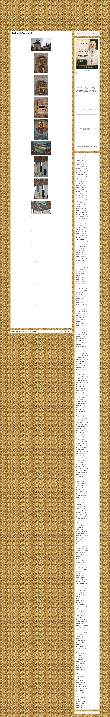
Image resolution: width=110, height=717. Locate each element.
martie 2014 (79, 439)
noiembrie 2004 (80, 619)
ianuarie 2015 (80, 420)
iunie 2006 (79, 594)
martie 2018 (79, 348)
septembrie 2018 (81, 336)
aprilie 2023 (79, 231)
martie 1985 (79, 682)
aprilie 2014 (79, 438)
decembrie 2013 (80, 445)
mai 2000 (78, 636)
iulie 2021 (79, 271)
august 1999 (79, 642)
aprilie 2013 (79, 460)
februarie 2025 (80, 189)
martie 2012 (79, 485)
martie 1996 (79, 654)
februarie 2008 (80, 560)
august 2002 (79, 629)
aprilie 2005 (79, 613)
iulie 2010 (79, 524)
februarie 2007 (80, 579)
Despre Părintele (38, 3)
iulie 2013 (79, 455)
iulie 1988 (79, 675)
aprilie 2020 (79, 300)
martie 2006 (79, 600)
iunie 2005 (79, 611)
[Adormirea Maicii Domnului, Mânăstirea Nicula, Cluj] (87, 102)
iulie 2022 (79, 248)
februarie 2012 (80, 487)
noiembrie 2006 (80, 585)
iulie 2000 (79, 634)
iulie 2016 (79, 386)
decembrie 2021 (80, 262)
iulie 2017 (78, 363)
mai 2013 (78, 459)
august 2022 (79, 246)
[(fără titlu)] (87, 54)
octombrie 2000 (80, 631)
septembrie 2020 (81, 290)
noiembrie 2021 (80, 264)
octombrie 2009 (80, 533)
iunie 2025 (79, 181)
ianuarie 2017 (80, 374)
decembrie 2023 (80, 216)
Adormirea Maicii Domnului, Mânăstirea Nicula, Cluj (87, 110)
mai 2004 (78, 623)
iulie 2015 (79, 409)
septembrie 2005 (81, 606)
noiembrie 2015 (80, 401)
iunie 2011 (79, 503)
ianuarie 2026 (80, 168)
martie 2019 (79, 325)
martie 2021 (79, 279)
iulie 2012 (79, 478)
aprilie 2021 (79, 277)
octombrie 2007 (80, 568)
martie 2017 (79, 371)
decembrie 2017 (80, 353)
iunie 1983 (79, 690)
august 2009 (79, 537)
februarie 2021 (80, 281)
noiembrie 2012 (80, 470)
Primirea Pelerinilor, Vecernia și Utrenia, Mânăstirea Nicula (87, 129)
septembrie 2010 (81, 520)
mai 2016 (78, 390)
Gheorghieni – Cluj (65, 331)
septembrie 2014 (81, 428)
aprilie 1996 (79, 652)
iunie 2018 (79, 342)
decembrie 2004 (80, 617)
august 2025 (79, 178)
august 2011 (79, 499)
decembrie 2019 (80, 308)
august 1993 (79, 657)
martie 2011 (79, 508)
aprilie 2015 (79, 415)
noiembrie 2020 (80, 287)
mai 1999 (78, 644)
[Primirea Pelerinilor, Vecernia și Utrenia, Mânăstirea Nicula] (87, 120)
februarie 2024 (80, 212)
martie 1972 (79, 707)
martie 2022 (79, 256)
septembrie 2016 (81, 382)
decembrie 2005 (80, 604)
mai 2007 (78, 575)
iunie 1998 (79, 646)
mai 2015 (78, 413)
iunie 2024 (79, 204)
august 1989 (79, 671)
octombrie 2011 (80, 495)
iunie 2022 (79, 250)
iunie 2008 (79, 554)
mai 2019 (78, 321)
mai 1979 (78, 699)
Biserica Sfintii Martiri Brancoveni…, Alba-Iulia (25, 331)
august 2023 (79, 223)
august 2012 (79, 476)
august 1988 (79, 673)
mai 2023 (78, 229)
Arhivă (45, 3)
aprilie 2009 (79, 543)
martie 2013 (79, 462)
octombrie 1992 (80, 659)
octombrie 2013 (80, 449)
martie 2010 (79, 529)
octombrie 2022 (80, 243)
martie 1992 (79, 661)
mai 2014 (78, 436)
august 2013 (79, 453)
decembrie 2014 (80, 422)
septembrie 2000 (81, 632)
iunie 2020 (79, 296)
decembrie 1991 (80, 663)
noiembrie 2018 (80, 332)
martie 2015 (79, 417)
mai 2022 (78, 252)
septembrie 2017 (81, 359)
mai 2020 (78, 298)
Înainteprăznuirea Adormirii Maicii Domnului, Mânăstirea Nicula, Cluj (87, 147)
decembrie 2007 (80, 564)
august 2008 (79, 552)
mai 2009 (78, 541)
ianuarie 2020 (80, 306)
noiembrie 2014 (80, 424)
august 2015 (79, 407)
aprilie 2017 (79, 369)
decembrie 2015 (80, 399)
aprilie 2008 (79, 558)
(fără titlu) (87, 70)
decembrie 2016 (80, 376)
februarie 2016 (80, 396)
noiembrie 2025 (80, 172)
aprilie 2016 (79, 392)
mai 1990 (78, 667)
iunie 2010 (79, 525)
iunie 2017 (79, 365)
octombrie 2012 (80, 472)
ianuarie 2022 (80, 260)
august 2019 (79, 315)
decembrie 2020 (80, 285)
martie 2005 (79, 615)
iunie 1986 (79, 680)
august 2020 (79, 292)
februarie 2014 (80, 441)
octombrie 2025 (80, 174)
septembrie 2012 (81, 474)
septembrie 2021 (81, 267)
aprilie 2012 (79, 483)
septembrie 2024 (81, 199)
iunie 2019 (79, 319)
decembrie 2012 (80, 468)
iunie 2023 (79, 227)
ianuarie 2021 (80, 283)
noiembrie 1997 (80, 648)
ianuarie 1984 (80, 686)
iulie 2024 (79, 202)
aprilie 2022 (79, 254)
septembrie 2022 (81, 245)
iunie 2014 (79, 434)
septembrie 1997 (81, 650)
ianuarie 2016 (80, 397)
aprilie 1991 (79, 665)
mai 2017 (78, 367)
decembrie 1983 (80, 688)
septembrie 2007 (81, 569)
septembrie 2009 (81, 535)
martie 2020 (79, 302)
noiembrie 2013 (80, 447)
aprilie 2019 (79, 323)
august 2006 (79, 590)
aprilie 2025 (79, 185)
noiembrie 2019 (80, 309)
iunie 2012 (79, 480)
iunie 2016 (79, 388)
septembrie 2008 (81, 550)
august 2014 (79, 430)
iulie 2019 (79, 317)
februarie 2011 (80, 510)
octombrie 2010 (80, 518)
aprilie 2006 (79, 598)
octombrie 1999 (80, 640)
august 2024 (79, 201)
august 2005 (79, 608)
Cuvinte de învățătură (24, 3)
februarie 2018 (80, 350)
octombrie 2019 (80, 311)
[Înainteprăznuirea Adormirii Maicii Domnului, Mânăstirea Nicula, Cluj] (87, 139)
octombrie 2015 (80, 403)
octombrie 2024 (80, 197)
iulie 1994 (79, 655)
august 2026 (79, 155)
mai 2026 (78, 160)
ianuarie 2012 (80, 489)
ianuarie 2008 (80, 562)
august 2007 (79, 571)
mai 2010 (78, 527)
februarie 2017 (80, 373)
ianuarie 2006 (80, 602)
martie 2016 (79, 394)
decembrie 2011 (80, 491)
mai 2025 (78, 183)
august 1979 (79, 697)
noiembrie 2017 (80, 355)
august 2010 (79, 522)
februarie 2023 (80, 235)
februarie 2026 (80, 166)
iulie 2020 (79, 294)
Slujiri (16, 3)
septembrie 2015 (81, 405)
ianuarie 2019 (80, 329)
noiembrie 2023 (80, 218)
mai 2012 (78, 482)
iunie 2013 (79, 457)
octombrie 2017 (80, 357)
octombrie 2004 (80, 621)
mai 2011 (78, 504)
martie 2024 (79, 210)
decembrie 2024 (80, 193)
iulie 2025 (79, 180)
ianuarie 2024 (80, 214)
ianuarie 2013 (80, 466)
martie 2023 (79, 233)
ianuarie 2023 (80, 237)
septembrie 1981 (80, 694)
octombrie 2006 (80, 587)
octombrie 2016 (80, 380)
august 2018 (79, 338)
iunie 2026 (79, 159)
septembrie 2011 (80, 497)
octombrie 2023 (80, 220)
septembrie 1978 (81, 701)
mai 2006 (78, 596)
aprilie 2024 (79, 208)
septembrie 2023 (81, 222)
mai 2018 (78, 344)
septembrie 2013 (81, 451)
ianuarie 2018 (80, 352)
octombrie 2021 (80, 266)
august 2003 (79, 627)
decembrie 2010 (80, 514)
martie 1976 (79, 705)
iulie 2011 (78, 501)
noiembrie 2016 (80, 378)
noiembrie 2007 (80, 566)
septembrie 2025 (81, 176)
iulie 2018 (79, 340)
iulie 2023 (79, 225)
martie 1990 (79, 669)
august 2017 (79, 361)
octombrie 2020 (80, 288)
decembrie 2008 (80, 546)
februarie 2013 (80, 464)
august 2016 (79, 384)
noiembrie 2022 (80, 241)
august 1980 (79, 696)
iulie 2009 (79, 539)
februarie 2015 (80, 418)
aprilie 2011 (79, 506)
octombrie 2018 (80, 334)
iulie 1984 (79, 684)
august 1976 (79, 703)
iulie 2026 (79, 157)
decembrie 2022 (80, 239)
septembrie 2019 (81, 313)
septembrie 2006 (81, 589)
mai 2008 (78, 556)
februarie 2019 (80, 327)
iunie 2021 (79, 273)
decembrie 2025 (80, 170)
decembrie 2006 (80, 583)
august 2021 (79, 269)
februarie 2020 (80, 304)
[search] (48, 3)
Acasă (12, 3)
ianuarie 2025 (80, 191)
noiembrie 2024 (80, 195)
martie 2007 (79, 577)
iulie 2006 (79, 592)
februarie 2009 (80, 545)
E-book (31, 3)
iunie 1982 (79, 692)
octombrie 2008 (80, 548)
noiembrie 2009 (80, 531)
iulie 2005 (79, 610)
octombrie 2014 (80, 426)
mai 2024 (78, 206)
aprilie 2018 (79, 346)
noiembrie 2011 (80, 493)
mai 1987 (78, 678)
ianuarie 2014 (80, 443)
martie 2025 (79, 187)
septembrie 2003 (81, 625)
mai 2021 (78, 275)
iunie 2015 (79, 411)
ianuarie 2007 (80, 581)
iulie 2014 (79, 432)
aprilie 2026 (79, 162)
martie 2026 (79, 164)
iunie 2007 (79, 573)
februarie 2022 (80, 258)
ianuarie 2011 (80, 512)
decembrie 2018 (80, 331)
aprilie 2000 (79, 638)
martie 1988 (79, 676)
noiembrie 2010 (80, 516)
